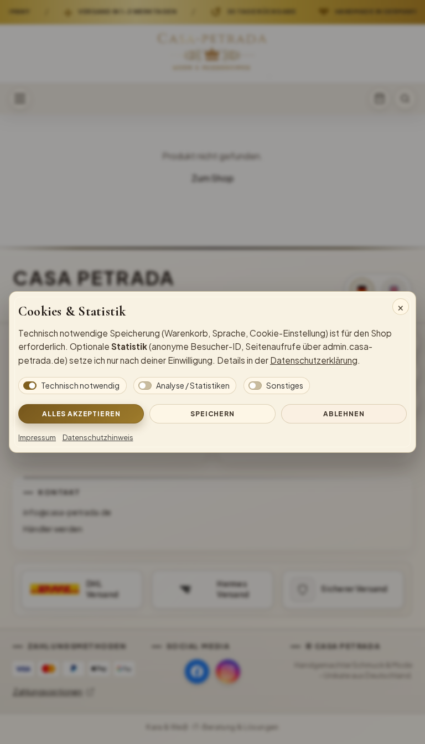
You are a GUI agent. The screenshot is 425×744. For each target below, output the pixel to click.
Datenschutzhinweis (98, 437)
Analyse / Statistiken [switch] (193, 385)
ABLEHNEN (344, 413)
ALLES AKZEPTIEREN (81, 413)
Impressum (37, 437)
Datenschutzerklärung (313, 360)
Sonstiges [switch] (284, 385)
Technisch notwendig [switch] (80, 385)
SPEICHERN (212, 413)
